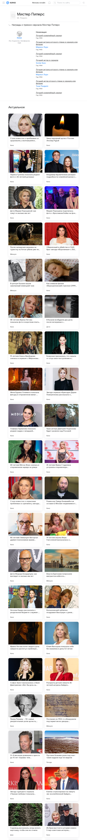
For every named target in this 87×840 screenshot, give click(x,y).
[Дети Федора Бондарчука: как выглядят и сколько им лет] (25, 566)
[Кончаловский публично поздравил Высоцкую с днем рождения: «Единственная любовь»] (62, 602)
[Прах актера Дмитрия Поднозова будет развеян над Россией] (62, 421)
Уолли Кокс (41, 63)
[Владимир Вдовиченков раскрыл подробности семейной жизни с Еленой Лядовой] (62, 167)
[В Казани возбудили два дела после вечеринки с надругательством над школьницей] (62, 312)
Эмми (19, 38)
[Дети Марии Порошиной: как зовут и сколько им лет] (25, 203)
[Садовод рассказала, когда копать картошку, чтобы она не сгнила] (25, 820)
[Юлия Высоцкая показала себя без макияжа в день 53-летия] (62, 639)
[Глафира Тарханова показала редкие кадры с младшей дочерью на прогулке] (25, 421)
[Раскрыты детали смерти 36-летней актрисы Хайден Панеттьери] (62, 675)
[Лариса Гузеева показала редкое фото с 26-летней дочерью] (25, 167)
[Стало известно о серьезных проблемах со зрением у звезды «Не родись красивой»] (25, 494)
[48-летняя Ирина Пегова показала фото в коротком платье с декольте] (25, 312)
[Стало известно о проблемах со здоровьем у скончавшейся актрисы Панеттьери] (25, 131)
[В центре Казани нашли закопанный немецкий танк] (25, 276)
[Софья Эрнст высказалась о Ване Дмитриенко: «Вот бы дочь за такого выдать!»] (25, 675)
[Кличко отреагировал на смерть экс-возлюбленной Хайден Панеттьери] (62, 784)
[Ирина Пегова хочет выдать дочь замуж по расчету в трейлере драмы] (25, 639)
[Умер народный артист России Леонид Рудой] (62, 131)
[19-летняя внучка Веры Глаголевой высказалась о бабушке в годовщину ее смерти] (62, 530)
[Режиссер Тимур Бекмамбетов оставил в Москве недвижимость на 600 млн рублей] (62, 494)
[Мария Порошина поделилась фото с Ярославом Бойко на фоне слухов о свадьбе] (62, 203)
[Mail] (7, 2)
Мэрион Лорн (42, 47)
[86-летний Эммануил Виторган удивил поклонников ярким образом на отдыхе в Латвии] (25, 530)
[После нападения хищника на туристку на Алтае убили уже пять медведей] (25, 240)
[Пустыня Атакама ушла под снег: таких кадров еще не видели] (62, 748)
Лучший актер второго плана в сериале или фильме (56, 82)
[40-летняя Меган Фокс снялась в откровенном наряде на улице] (25, 457)
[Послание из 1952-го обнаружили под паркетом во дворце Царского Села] (62, 711)
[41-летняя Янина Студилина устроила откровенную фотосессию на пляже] (62, 457)
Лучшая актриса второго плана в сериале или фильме (57, 43)
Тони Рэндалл (42, 86)
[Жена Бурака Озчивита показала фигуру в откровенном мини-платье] (25, 385)
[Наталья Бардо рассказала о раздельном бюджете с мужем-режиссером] (25, 602)
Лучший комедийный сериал (49, 35)
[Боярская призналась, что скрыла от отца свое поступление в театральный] (62, 348)
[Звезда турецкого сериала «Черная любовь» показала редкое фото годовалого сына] (25, 784)
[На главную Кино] (12, 2)
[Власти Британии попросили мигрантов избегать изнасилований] (62, 566)
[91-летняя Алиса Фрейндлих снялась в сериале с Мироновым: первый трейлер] (25, 348)
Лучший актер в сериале (47, 60)
